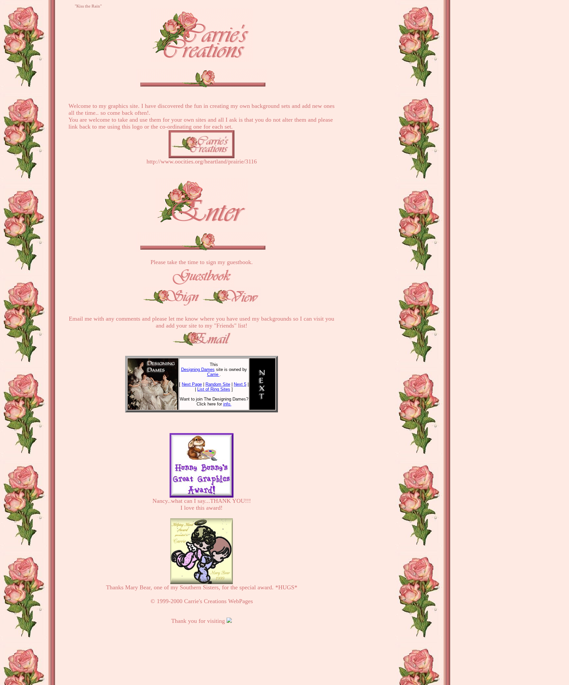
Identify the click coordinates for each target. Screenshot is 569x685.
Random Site (217, 384)
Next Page (192, 384)
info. (227, 404)
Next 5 (240, 384)
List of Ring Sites (213, 389)
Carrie (213, 374)
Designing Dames (198, 369)
